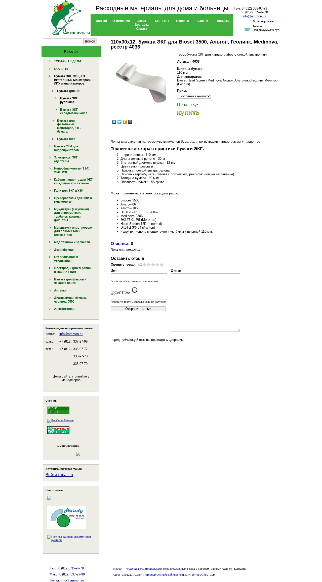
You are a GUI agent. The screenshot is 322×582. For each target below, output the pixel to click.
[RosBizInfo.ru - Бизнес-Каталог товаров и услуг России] (64, 451)
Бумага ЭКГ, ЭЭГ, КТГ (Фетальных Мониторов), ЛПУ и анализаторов (72, 79)
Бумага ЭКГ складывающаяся (73, 111)
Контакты (240, 568)
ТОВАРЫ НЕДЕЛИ (67, 61)
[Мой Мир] (130, 121)
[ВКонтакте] (114, 121)
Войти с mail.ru (59, 475)
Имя (114, 271)
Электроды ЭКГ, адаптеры (66, 159)
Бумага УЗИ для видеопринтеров (66, 148)
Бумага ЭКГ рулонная (69, 100)
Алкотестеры (64, 309)
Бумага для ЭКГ (69, 91)
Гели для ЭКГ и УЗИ (69, 190)
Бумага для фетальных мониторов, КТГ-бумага (69, 126)
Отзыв (176, 271)
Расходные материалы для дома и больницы (162, 8)
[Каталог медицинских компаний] (58, 434)
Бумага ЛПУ (66, 139)
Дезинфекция (64, 250)
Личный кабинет (221, 568)
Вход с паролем (199, 568)
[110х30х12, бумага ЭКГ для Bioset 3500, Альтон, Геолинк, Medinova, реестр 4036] (141, 83)
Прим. (182, 91)
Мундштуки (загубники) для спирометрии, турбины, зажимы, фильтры (71, 214)
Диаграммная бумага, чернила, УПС (70, 299)
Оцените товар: (123, 264)
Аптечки (60, 290)
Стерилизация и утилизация (66, 259)
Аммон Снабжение (67, 445)
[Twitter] (119, 121)
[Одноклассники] (125, 121)
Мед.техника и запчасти (72, 242)
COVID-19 (61, 69)
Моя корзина (263, 21)
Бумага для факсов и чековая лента (70, 281)
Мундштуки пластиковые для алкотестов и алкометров (73, 231)
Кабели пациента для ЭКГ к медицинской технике (73, 181)
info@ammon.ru (71, 334)
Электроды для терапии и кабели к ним (72, 270)
